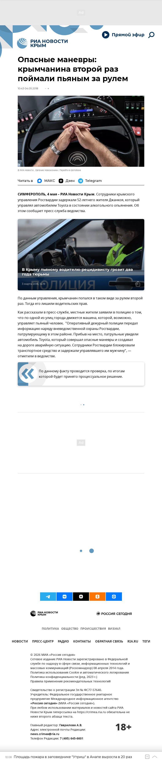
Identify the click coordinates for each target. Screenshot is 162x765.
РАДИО (63, 642)
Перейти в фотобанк (70, 170)
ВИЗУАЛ (114, 629)
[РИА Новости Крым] (42, 43)
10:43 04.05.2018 (28, 88)
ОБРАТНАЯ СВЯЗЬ (109, 642)
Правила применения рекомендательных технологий (70, 681)
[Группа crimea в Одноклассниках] (97, 596)
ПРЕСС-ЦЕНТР (43, 642)
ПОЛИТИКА (50, 629)
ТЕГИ (146, 642)
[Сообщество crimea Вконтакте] (65, 596)
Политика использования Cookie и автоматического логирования (79, 672)
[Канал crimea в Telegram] (48, 596)
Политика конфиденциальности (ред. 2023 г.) (63, 677)
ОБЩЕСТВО (69, 629)
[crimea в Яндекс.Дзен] (81, 596)
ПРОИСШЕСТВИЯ (93, 629)
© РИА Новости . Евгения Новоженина (38, 170)
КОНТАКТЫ (82, 642)
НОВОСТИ (20, 642)
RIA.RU (132, 642)
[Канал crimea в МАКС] (114, 596)
